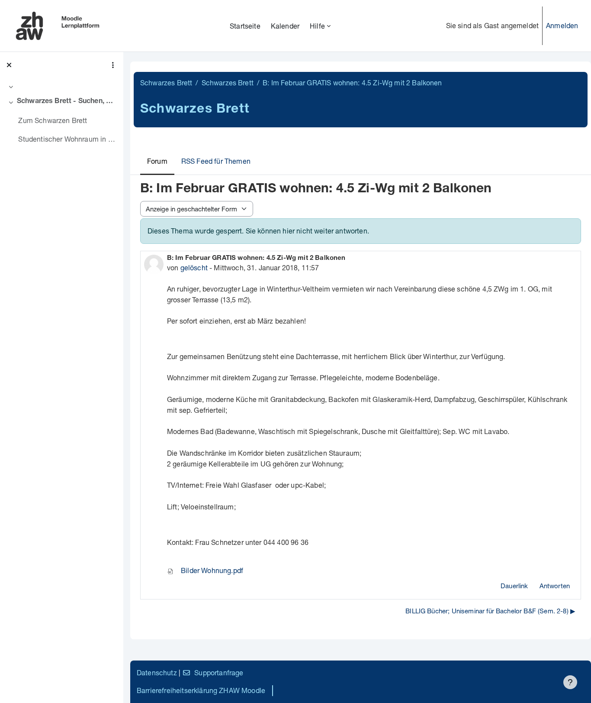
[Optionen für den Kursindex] (113, 65)
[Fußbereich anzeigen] (570, 682)
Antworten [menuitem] (555, 586)
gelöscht (194, 267)
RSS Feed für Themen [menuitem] (216, 161)
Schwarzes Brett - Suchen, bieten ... (67, 101)
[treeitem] (61, 87)
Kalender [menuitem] (285, 26)
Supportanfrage (218, 672)
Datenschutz (157, 672)
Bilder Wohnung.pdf (211, 570)
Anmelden (562, 25)
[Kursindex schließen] (9, 65)
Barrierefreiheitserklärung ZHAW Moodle (201, 690)
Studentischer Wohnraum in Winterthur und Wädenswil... (67, 139)
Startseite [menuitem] (245, 26)
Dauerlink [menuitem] (514, 586)
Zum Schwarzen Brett (52, 120)
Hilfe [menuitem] (317, 26)
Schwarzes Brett (166, 82)
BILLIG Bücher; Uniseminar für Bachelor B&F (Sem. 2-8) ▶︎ (490, 611)
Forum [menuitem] (157, 161)
